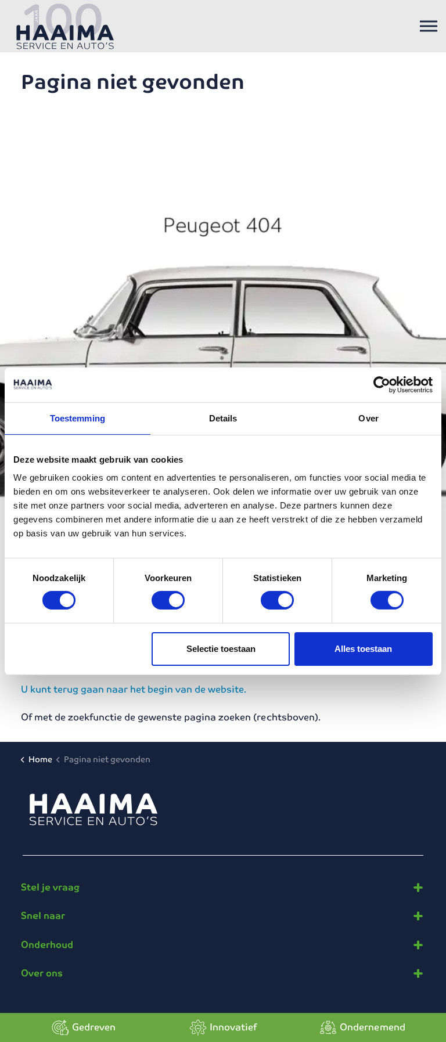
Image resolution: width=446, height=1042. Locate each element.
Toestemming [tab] (77, 418)
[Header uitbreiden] (428, 26)
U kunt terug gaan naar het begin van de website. (133, 689)
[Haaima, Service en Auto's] (65, 26)
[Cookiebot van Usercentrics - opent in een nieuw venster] (382, 384)
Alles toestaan (363, 649)
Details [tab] (223, 418)
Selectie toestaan (221, 649)
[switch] (168, 600)
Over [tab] (368, 418)
